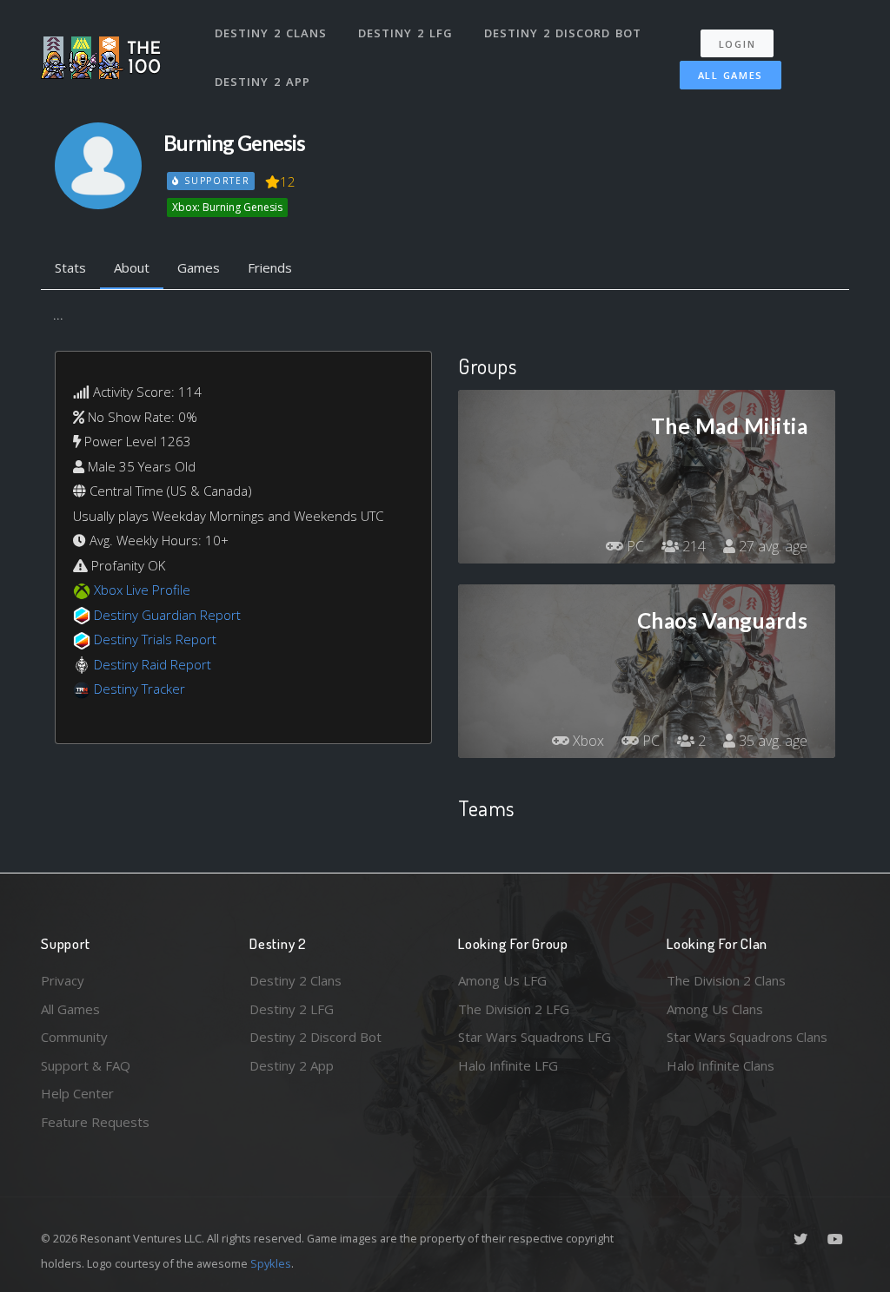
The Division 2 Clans (726, 980)
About (131, 267)
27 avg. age (771, 546)
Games (198, 267)
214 (692, 546)
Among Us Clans (715, 1009)
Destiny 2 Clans (271, 33)
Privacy (62, 980)
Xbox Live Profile (142, 589)
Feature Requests (95, 1121)
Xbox (586, 740)
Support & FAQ (85, 1065)
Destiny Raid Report (152, 664)
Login (737, 43)
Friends (270, 267)
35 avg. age (771, 740)
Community (74, 1036)
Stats (70, 267)
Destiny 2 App (262, 81)
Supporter (214, 181)
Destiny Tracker (139, 688)
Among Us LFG (502, 980)
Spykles (270, 1263)
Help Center (77, 1093)
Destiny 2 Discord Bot (562, 33)
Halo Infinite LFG (508, 1065)
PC (633, 546)
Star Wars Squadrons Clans (747, 1036)
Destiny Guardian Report (167, 614)
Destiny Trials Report (155, 639)
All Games (730, 75)
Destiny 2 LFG (405, 33)
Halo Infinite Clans (720, 1065)
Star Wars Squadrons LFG (534, 1036)
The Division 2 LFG (513, 1009)
